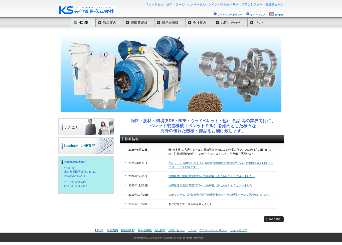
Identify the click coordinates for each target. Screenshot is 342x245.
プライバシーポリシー (229, 14)
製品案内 (112, 230)
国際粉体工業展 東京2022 (184, 176)
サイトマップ (257, 14)
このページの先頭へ (274, 219)
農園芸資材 (127, 230)
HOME (99, 230)
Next (285, 73)
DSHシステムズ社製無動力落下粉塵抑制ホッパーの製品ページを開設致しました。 (219, 194)
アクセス (86, 126)
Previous (56, 73)
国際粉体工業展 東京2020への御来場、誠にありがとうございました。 (211, 185)
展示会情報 (145, 230)
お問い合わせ (176, 230)
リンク (192, 230)
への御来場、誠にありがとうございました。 (227, 176)
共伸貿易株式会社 (108, 10)
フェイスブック (86, 145)
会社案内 (159, 230)
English (279, 14)
